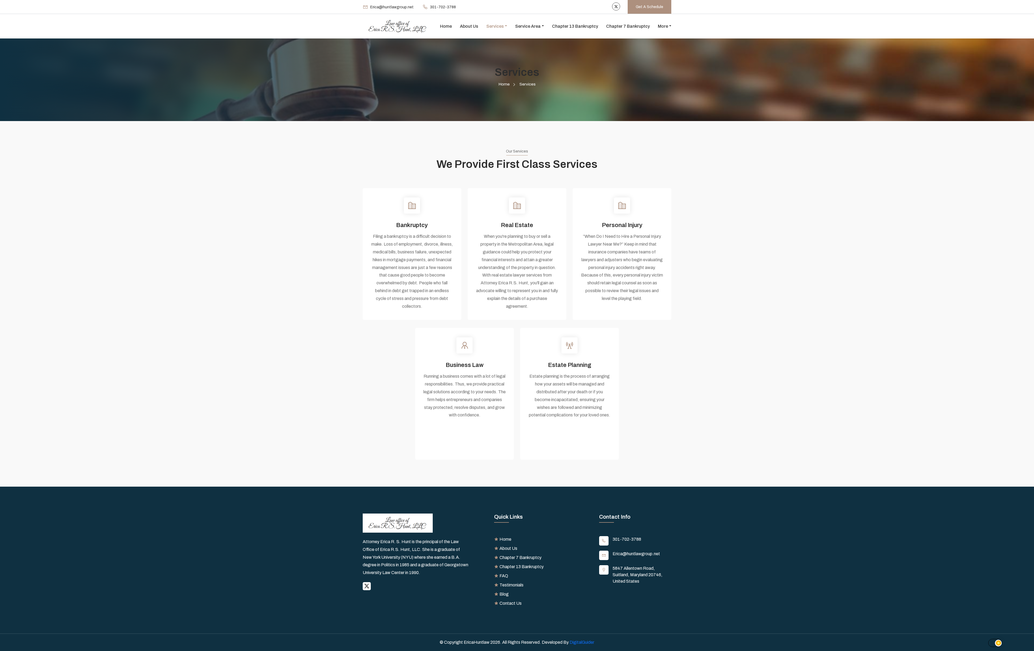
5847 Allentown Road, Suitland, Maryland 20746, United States (637, 574)
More (663, 26)
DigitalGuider (582, 642)
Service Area (528, 26)
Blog (504, 594)
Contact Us (510, 603)
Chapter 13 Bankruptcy (575, 26)
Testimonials (511, 585)
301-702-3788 (627, 539)
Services (495, 26)
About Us (469, 26)
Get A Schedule (649, 7)
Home (446, 26)
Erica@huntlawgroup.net (636, 553)
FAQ (503, 576)
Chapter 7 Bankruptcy (628, 26)
